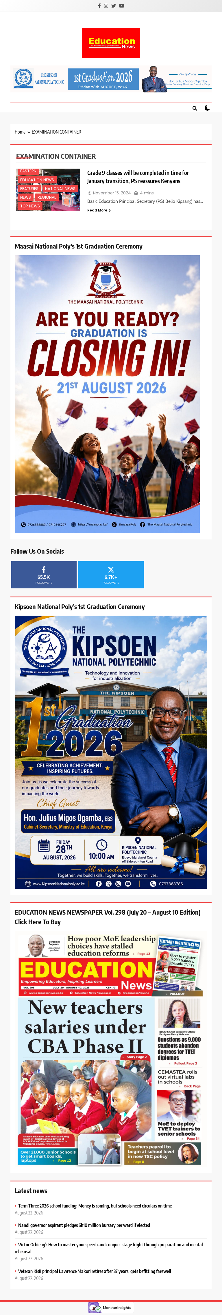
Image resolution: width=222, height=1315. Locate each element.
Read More (97, 210)
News (25, 197)
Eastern (28, 171)
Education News (37, 180)
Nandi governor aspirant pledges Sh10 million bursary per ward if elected (84, 1225)
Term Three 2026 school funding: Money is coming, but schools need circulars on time (95, 1206)
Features (29, 188)
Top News (30, 206)
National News (60, 188)
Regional (47, 197)
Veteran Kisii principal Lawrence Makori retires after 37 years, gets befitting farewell (94, 1271)
